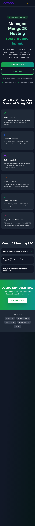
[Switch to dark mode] (27, 3)
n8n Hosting (9, 318)
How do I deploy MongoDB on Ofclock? (17, 251)
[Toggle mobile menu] (32, 3)
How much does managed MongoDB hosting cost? (17, 269)
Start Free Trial (16, 64)
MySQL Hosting (10, 322)
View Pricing (17, 71)
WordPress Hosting (23, 318)
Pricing (17, 326)
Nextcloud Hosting (24, 322)
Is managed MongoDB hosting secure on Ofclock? (17, 260)
